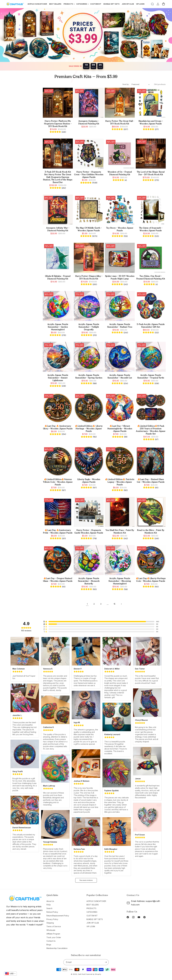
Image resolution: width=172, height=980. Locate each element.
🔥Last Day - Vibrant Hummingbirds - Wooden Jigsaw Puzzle (119, 429)
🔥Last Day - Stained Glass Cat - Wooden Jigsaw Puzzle (151, 480)
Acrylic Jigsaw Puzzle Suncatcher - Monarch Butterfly (89, 581)
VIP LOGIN (91, 926)
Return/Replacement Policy (57, 916)
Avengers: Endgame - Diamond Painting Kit (88, 122)
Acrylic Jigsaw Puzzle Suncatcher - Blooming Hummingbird (120, 581)
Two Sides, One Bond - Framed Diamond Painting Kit (150, 277)
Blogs (48, 945)
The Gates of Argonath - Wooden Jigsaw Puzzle (150, 229)
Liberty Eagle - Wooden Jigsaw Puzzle (88, 480)
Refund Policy (52, 912)
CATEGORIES (92, 912)
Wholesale (50, 930)
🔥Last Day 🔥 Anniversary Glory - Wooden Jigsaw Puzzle (58, 427)
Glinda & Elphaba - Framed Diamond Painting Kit (58, 277)
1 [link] (87, 604)
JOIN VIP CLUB (93, 923)
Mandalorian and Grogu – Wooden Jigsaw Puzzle (151, 122)
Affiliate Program (53, 934)
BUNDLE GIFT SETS (95, 919)
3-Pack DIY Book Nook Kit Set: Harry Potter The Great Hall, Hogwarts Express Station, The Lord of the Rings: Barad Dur (58, 177)
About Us (50, 901)
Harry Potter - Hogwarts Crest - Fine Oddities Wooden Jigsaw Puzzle (88, 174)
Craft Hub (81, 974)
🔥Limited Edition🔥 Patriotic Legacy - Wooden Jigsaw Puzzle (119, 482)
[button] (152, 4)
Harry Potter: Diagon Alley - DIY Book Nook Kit (88, 277)
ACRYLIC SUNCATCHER (96, 901)
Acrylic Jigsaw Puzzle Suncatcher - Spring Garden (88, 376)
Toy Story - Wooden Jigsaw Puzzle (119, 229)
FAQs (48, 905)
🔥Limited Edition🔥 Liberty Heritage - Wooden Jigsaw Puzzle (89, 429)
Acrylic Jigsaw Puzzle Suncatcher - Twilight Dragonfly (88, 327)
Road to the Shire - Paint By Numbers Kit (150, 531)
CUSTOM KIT (92, 916)
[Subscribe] (106, 962)
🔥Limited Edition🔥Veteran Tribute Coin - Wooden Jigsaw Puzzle (58, 482)
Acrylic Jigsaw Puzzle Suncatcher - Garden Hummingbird (57, 327)
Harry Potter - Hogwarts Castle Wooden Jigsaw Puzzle (88, 531)
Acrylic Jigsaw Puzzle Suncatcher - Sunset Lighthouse (57, 378)
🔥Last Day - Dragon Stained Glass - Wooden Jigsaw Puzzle (58, 579)
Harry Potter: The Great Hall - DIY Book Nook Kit (119, 122)
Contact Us (51, 941)
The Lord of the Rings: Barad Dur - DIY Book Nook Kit (151, 173)
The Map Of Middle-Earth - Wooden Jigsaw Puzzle (89, 229)
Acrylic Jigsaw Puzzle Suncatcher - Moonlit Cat (120, 376)
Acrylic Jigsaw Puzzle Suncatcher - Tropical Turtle (150, 376)
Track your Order (53, 937)
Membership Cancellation (56, 948)
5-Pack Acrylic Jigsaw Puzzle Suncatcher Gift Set (151, 325)
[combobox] (10, 974)
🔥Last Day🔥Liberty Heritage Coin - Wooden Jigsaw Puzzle (151, 579)
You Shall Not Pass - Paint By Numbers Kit (120, 531)
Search (49, 908)
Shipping (50, 923)
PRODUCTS (91, 908)
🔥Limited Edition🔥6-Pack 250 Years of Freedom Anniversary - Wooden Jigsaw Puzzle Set (150, 430)
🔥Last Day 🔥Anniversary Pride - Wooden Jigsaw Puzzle (58, 531)
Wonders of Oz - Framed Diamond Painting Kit (120, 173)
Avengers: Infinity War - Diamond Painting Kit (57, 229)
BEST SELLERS (93, 905)
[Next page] (121, 604)
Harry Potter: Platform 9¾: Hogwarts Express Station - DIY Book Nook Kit (58, 124)
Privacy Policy (52, 919)
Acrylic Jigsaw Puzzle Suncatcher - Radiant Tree (119, 325)
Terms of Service (53, 926)
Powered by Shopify (93, 974)
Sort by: (126, 84)
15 (114, 604)
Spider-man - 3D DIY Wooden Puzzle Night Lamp (119, 277)
